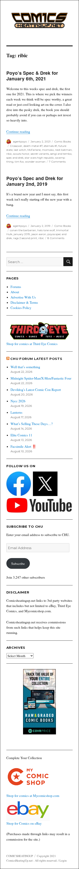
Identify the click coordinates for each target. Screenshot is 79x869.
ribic (9, 153)
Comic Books (62, 141)
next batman (63, 149)
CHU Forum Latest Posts (36, 359)
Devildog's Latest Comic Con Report (36, 389)
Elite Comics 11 (21, 435)
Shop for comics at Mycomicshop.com (32, 795)
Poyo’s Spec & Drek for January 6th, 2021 (32, 76)
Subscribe (18, 563)
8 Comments (55, 238)
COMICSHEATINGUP (19, 856)
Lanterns (16, 412)
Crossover (16, 145)
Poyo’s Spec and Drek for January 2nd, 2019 (34, 181)
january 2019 (22, 234)
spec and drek (14, 157)
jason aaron (38, 234)
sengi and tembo (61, 153)
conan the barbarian (23, 230)
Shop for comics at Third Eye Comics (31, 344)
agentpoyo (20, 141)
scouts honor (21, 153)
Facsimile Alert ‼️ (23, 446)
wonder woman (35, 161)
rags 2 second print (25, 238)
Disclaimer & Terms (24, 302)
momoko (48, 149)
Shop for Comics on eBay (24, 823)
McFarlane (34, 149)
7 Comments (57, 161)
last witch (20, 149)
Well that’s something (25, 367)
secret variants (40, 153)
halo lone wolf (46, 230)
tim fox (19, 161)
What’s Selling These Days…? (32, 423)
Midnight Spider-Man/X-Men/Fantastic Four (41, 378)
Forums (16, 286)
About (15, 292)
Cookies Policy (21, 307)
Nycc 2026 (18, 401)
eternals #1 (50, 145)
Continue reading (18, 131)
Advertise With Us (23, 297)
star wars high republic (39, 157)
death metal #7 (33, 145)
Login (63, 860)
